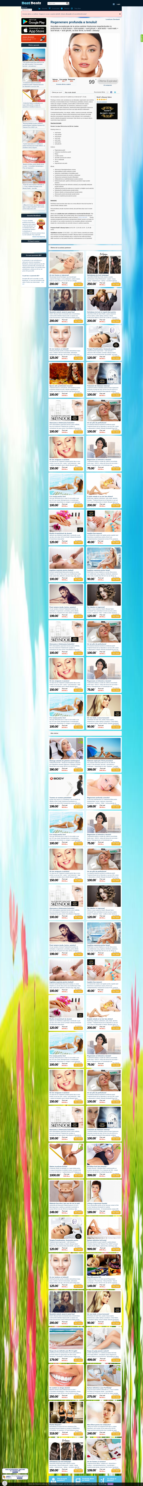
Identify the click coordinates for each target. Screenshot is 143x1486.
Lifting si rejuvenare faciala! (97, 1203)
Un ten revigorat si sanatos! (59, 459)
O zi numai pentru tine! (58, 496)
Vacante (44, 8)
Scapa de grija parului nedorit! (98, 1351)
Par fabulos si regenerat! (96, 607)
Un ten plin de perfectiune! (96, 423)
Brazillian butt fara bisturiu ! (97, 1166)
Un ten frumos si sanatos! (96, 1461)
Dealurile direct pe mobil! (88, 1479)
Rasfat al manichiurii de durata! (61, 533)
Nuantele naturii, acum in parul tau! (62, 312)
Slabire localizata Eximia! (58, 1166)
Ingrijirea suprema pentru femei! (98, 570)
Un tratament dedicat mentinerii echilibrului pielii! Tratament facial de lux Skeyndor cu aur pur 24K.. (33, 84)
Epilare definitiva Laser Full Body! (99, 1388)
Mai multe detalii (70, 92)
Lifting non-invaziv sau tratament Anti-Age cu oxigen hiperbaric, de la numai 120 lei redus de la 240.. (33, 207)
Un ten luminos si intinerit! (59, 349)
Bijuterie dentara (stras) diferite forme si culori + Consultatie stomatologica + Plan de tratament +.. (33, 166)
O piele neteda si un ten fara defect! (100, 496)
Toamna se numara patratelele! (61, 797)
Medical (66, 8)
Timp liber (77, 8)
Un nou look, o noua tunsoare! (98, 718)
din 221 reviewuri (102, 102)
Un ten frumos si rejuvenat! (59, 275)
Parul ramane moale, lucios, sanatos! (63, 607)
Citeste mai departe (38, 237)
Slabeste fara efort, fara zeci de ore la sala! (65, 1203)
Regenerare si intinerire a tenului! (99, 459)
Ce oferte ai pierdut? (111, 1479)
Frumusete (55, 8)
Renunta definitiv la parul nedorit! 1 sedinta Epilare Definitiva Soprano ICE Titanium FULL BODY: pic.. (34, 125)
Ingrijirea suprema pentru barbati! (61, 570)
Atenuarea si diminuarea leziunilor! (62, 423)
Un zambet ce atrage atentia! (60, 1388)
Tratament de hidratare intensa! (98, 386)
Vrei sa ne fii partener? (62, 1479)
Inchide (120, 14)
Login (118, 4)
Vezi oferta (78, 284)
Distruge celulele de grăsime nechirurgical (65, 761)
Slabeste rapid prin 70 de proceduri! (100, 761)
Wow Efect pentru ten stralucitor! (99, 1424)
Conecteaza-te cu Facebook (114, 4)
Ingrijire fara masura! (94, 533)
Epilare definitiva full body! (97, 1240)
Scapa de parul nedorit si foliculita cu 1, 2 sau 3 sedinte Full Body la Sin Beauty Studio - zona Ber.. (33, 186)
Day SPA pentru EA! (94, 1277)
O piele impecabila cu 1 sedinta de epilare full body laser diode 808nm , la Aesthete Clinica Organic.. (34, 145)
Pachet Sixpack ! (55, 1424)
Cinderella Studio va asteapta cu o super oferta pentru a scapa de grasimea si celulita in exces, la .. (33, 105)
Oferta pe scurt (57, 92)
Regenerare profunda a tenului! (74, 22)
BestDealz (31, 3)
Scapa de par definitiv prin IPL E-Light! (63, 1351)
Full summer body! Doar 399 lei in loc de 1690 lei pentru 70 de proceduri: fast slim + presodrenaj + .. (33, 64)
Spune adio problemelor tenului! (61, 386)
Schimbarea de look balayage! (98, 275)
